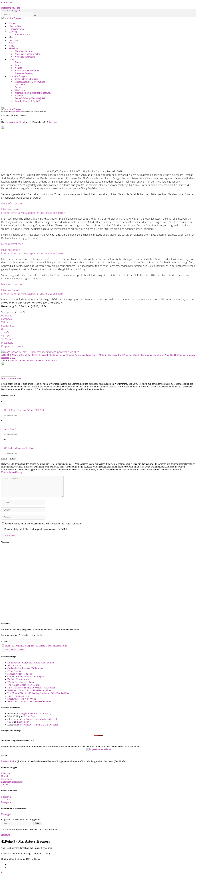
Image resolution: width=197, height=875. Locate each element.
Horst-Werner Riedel (15, 122)
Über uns (5, 773)
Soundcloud (7, 325)
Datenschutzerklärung (11, 472)
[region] (98, 583)
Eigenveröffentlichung (47, 355)
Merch (12, 37)
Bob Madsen (13, 355)
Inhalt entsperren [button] (10, 209)
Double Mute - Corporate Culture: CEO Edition (25, 410)
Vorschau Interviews (25, 56)
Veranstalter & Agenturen (27, 70)
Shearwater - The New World (21, 698)
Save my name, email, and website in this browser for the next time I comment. (43, 523)
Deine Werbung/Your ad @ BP (30, 98)
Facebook (6, 319)
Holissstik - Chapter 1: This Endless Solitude (29, 701)
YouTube (5, 799)
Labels (18, 65)
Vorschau (13, 48)
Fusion (70, 355)
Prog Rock (128, 355)
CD (34, 355)
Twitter (5, 322)
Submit (38, 823)
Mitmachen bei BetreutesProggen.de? (33, 92)
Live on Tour (15, 26)
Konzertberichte (16, 29)
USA (12, 357)
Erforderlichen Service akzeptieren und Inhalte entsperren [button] (33, 212)
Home (12, 23)
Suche (18, 87)
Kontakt (19, 95)
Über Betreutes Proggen (26, 79)
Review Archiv (22, 34)
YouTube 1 (7, 336)
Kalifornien (80, 355)
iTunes (4, 329)
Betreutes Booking (24, 73)
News (11, 43)
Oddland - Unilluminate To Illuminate (21, 448)
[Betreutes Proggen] (11, 18)
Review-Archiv (8, 761)
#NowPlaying (14, 671)
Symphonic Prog (161, 355)
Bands (18, 62)
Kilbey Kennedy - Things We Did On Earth (36, 724)
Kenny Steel (92, 355)
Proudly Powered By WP (27, 101)
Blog (11, 45)
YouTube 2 (7, 339)
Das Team (20, 90)
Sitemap (5, 784)
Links (11, 59)
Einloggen (6, 814)
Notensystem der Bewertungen (30, 81)
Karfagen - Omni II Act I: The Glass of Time (29, 690)
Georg (10, 722)
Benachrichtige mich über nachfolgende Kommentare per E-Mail (35, 529)
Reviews (13, 31)
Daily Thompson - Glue (19, 696)
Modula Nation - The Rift (19, 673)
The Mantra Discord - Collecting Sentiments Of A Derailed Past (38, 693)
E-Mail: (5, 641)
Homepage (7, 315)
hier (42, 635)
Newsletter (20, 84)
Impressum (6, 779)
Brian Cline (26, 355)
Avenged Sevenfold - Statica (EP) (34, 713)
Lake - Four (29, 716)
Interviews (14, 40)
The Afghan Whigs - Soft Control (23, 685)
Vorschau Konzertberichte (27, 54)
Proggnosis (7, 342)
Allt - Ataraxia (10, 429)
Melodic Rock (106, 355)
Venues (18, 68)
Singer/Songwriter (143, 355)
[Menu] (2, 107)
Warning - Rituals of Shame (20, 682)
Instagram (6, 802)
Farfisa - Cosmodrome (18, 679)
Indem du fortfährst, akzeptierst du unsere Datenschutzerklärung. (36, 645)
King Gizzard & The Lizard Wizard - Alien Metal (31, 687)
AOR (4, 355)
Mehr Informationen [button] (12, 203)
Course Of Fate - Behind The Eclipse (25, 676)
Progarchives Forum (12, 346)
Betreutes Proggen (18, 76)
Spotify (5, 332)
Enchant (63, 355)
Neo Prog (118, 355)
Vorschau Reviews (24, 51)
